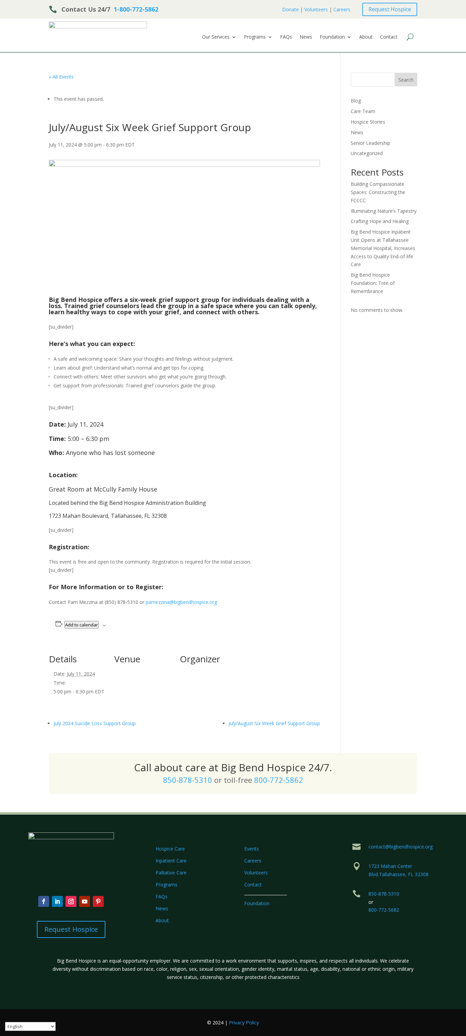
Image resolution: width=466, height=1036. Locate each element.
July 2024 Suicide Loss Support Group (95, 723)
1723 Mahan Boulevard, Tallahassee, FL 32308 (108, 516)
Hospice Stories (368, 122)
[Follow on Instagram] (70, 901)
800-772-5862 (278, 780)
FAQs (286, 37)
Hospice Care (170, 848)
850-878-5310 (187, 780)
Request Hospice (389, 9)
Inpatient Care (171, 860)
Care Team (363, 111)
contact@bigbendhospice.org (400, 846)
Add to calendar (81, 625)
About (366, 37)
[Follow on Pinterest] (98, 901)
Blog (356, 100)
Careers (341, 9)
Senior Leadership (370, 143)
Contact (388, 37)
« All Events (61, 76)
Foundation (332, 37)
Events (251, 848)
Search (405, 80)
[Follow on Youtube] (84, 901)
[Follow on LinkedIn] (57, 901)
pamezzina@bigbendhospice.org (181, 602)
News (306, 37)
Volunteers (316, 9)
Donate (290, 9)
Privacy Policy (244, 1022)
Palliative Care (171, 872)
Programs (255, 37)
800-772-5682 (383, 910)
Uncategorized (367, 153)
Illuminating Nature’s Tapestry (384, 211)
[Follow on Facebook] (43, 901)
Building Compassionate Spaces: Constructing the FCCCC (378, 192)
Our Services (216, 37)
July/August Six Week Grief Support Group (274, 723)
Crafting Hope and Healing (380, 221)
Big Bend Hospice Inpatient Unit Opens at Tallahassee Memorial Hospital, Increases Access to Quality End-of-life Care (383, 248)
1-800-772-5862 (136, 9)
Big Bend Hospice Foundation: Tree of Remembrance (373, 283)
